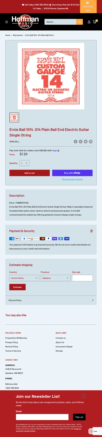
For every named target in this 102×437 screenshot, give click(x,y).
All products (18, 35)
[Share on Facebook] (75, 141)
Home (7, 35)
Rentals (59, 350)
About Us (60, 342)
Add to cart (29, 173)
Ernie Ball (14, 141)
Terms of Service (13, 350)
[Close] (83, 395)
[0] (94, 21)
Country (13, 272)
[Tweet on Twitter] (86, 141)
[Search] (79, 22)
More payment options (72, 179)
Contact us (61, 338)
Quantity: (13, 163)
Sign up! (79, 417)
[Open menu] (6, 22)
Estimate (17, 287)
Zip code (76, 272)
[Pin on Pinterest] (80, 141)
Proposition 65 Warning (16, 338)
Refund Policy (15, 300)
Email (19, 411)
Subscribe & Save (88, 8)
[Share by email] (91, 141)
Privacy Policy (11, 342)
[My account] (89, 21)
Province (45, 272)
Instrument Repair (64, 346)
